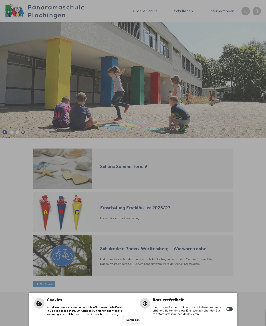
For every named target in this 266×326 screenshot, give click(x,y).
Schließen (133, 320)
